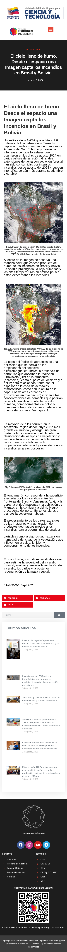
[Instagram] (29, 845)
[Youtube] (38, 845)
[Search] (59, 615)
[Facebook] (21, 845)
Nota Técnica (33, 49)
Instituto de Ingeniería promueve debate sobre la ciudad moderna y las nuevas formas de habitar (41, 643)
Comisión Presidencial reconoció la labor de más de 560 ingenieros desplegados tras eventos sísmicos (39, 745)
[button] (50, 29)
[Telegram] (46, 845)
